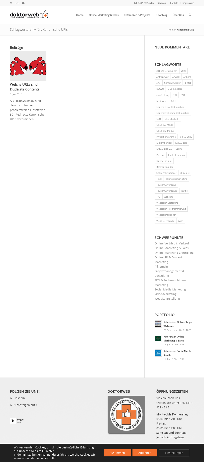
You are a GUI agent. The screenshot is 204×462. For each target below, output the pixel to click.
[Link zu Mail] (23, 3)
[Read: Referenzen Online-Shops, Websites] (158, 324)
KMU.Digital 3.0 (164, 148)
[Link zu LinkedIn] (17, 3)
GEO (158, 118)
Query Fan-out (164, 160)
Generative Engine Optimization (172, 112)
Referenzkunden (165, 166)
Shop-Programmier (166, 172)
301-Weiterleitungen (166, 70)
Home (172, 29)
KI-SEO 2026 (185, 136)
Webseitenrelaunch (166, 214)
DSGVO (160, 88)
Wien (180, 220)
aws (158, 82)
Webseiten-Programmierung (171, 208)
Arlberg (187, 76)
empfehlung (162, 94)
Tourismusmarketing (176, 178)
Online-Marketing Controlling (174, 253)
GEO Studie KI (172, 118)
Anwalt (175, 76)
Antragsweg (162, 76)
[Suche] (190, 15)
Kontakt (174, 2)
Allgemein (161, 266)
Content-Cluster (172, 82)
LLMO (179, 148)
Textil (159, 178)
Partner (160, 154)
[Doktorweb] (29, 15)
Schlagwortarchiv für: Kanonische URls (39, 29)
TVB (158, 196)
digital (187, 82)
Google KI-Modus (165, 130)
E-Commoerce (175, 88)
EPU (175, 94)
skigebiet (184, 172)
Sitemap (162, 2)
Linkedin (19, 398)
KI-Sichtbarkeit (164, 142)
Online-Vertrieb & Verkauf (172, 243)
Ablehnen (144, 453)
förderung (161, 100)
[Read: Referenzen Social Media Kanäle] (158, 353)
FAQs (183, 94)
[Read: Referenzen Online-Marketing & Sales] (158, 338)
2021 (183, 70)
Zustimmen (117, 453)
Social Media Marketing (170, 289)
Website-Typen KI (165, 220)
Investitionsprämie (166, 136)
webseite (168, 196)
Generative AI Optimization (170, 106)
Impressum (188, 2)
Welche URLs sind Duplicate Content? (24, 86)
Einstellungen (32, 454)
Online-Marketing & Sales (172, 248)
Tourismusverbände (166, 190)
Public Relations (176, 154)
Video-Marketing (166, 294)
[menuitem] (162, 3)
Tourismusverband (166, 184)
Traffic (184, 190)
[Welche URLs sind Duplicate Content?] (28, 66)
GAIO (173, 100)
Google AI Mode (164, 124)
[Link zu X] (11, 3)
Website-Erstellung (167, 298)
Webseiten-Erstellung (167, 202)
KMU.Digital (181, 142)
